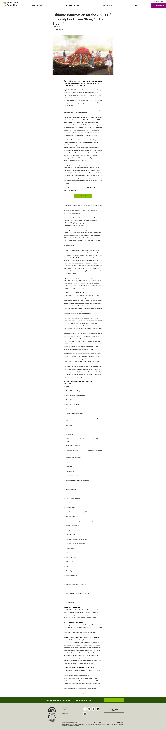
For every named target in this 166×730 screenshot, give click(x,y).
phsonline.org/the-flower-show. (78, 112)
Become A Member (158, 5)
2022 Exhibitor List (83, 195)
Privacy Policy (97, 722)
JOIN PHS (114, 700)
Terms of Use (120, 722)
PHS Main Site (159, 1)
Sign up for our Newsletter (114, 710)
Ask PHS (114, 716)
